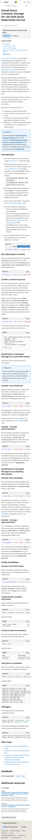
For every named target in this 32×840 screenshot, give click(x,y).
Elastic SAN (19, 421)
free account (14, 161)
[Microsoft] (16, 2)
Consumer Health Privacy (8, 835)
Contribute (4, 833)
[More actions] (29, 6)
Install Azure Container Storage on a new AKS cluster (15, 50)
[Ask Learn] (26, 6)
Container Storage (11, 6)
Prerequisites (6, 44)
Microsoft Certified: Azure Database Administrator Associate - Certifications (15, 805)
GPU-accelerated (11, 223)
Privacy (11, 833)
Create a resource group (9, 48)
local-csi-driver (22, 99)
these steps (20, 149)
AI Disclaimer (5, 830)
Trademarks (4, 837)
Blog (23, 830)
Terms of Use (21, 835)
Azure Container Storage (9, 58)
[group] (17, 249)
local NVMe (4, 514)
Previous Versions (15, 830)
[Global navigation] (1, 2)
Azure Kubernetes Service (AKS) (11, 70)
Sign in (29, 2)
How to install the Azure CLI (12, 169)
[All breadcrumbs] (2, 6)
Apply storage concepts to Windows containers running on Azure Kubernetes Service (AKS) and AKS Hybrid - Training (14, 794)
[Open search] (24, 2)
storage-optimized (20, 220)
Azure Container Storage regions (16, 203)
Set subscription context (9, 46)
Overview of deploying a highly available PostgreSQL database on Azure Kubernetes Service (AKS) (16, 757)
